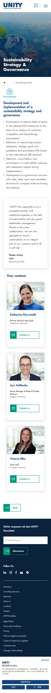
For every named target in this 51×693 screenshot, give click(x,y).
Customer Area (9, 646)
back (15, 508)
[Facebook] (16, 572)
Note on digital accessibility (14, 636)
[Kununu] (27, 572)
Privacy (6, 631)
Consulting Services (11, 592)
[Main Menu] (46, 6)
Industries (7, 596)
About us (7, 601)
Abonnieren (18, 551)
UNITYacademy (9, 616)
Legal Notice (8, 621)
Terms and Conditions (12, 626)
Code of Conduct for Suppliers (15, 641)
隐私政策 (45, 660)
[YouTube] (21, 573)
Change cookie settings (12, 650)
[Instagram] (10, 572)
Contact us (25, 335)
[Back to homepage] (4, 83)
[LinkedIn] (4, 572)
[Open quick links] (36, 5)
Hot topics (7, 587)
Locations (7, 606)
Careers (6, 611)
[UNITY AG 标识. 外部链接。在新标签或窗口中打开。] (6, 663)
